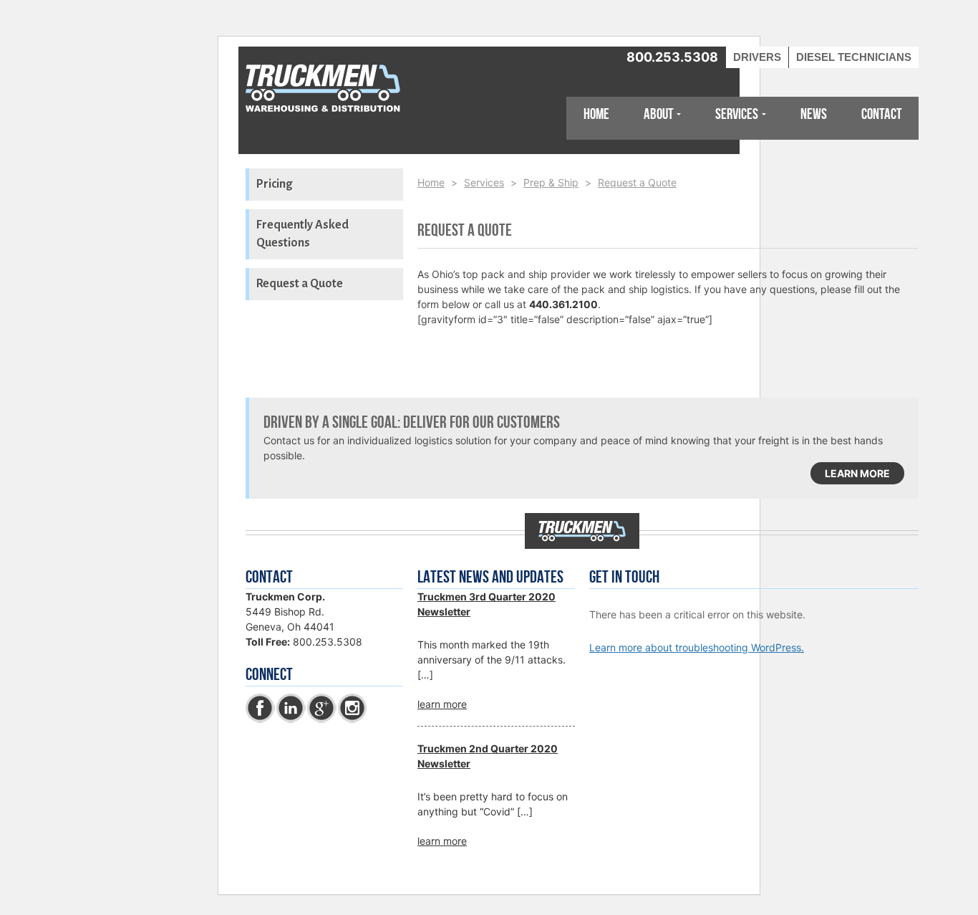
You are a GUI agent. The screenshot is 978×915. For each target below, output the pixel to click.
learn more (857, 473)
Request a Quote (299, 283)
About (658, 114)
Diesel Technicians (853, 57)
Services (736, 114)
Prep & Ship (550, 182)
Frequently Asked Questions (302, 234)
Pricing (274, 184)
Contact (881, 114)
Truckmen (324, 89)
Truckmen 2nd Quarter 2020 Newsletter (487, 756)
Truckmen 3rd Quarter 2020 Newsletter (486, 604)
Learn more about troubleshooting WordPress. (696, 647)
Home (596, 114)
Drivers (757, 57)
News (813, 114)
